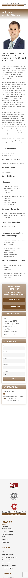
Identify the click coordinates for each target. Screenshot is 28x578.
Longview (5, 539)
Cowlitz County (7, 531)
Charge (5, 371)
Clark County (7, 529)
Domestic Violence (10, 332)
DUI (4, 318)
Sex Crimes (7, 329)
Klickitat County (8, 534)
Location (5, 365)
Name (5, 345)
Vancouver (6, 526)
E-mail (5, 352)
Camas (4, 537)
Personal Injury (9, 334)
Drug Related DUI (10, 321)
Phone (5, 358)
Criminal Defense (10, 326)
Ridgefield (5, 542)
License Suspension (11, 324)
